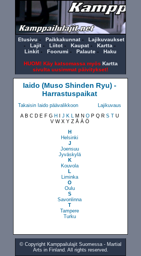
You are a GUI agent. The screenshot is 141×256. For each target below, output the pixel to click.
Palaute (86, 51)
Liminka (69, 177)
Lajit (35, 45)
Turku (70, 216)
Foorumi (57, 51)
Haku (110, 51)
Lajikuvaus (109, 105)
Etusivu (28, 39)
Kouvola (70, 166)
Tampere (69, 211)
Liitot (56, 45)
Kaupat (80, 45)
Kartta (104, 45)
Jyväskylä (70, 154)
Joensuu (70, 149)
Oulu (70, 188)
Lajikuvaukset (106, 39)
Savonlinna (70, 199)
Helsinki (69, 137)
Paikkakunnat (62, 39)
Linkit (31, 51)
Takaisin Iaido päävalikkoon (48, 105)
